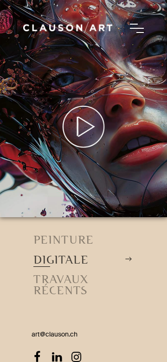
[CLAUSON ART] (67, 9)
